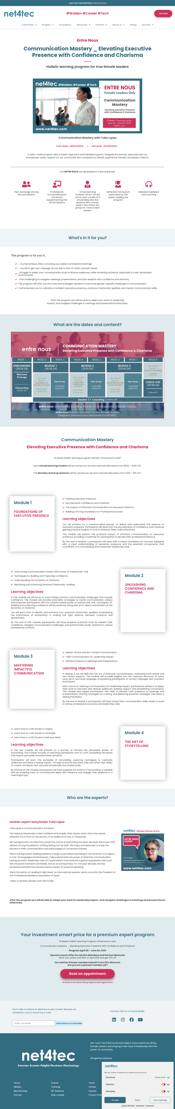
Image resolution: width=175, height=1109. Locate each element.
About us (117, 24)
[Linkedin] (114, 1019)
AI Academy (65, 24)
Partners (100, 24)
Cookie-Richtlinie (128, 1106)
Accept (115, 1100)
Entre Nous (87, 40)
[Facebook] (131, 1019)
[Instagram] (122, 1019)
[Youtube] (140, 1019)
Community (28, 24)
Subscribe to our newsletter (69, 1023)
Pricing (133, 24)
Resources (82, 24)
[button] (163, 13)
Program (46, 24)
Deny (137, 1100)
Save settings (160, 1100)
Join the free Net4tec (88, 3)
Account (146, 24)
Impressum (140, 1106)
